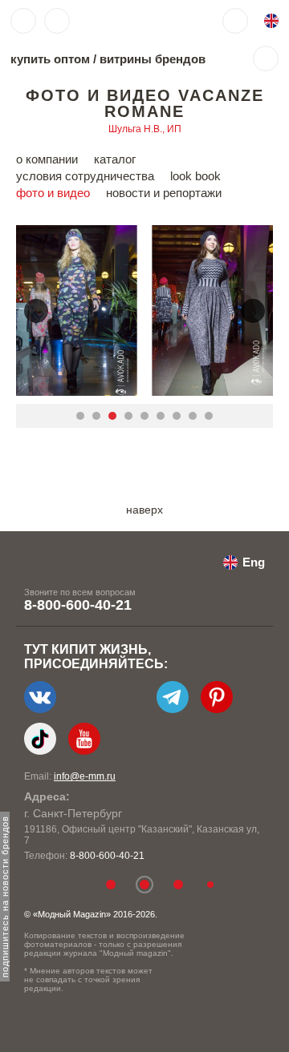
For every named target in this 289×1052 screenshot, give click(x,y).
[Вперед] (253, 311)
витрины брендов (153, 59)
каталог (115, 159)
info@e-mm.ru (85, 776)
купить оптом (50, 59)
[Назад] (36, 311)
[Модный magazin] (126, 21)
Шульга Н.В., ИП (144, 129)
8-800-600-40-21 (78, 605)
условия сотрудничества (85, 176)
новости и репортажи (164, 193)
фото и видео (53, 193)
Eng (253, 562)
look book (195, 176)
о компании (47, 159)
